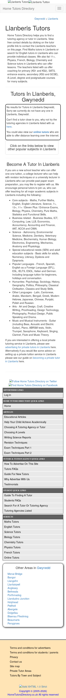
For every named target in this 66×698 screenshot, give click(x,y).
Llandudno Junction (18, 598)
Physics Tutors (12, 547)
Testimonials (11, 484)
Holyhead (13, 602)
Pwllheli (12, 605)
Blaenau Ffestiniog (18, 616)
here (9, 126)
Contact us (16, 661)
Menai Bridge (15, 574)
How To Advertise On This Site (21, 463)
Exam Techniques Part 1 (18, 447)
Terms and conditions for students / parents (34, 652)
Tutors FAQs (11, 469)
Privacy (14, 657)
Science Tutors (12, 532)
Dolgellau (13, 612)
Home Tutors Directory (18, 8)
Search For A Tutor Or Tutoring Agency (26, 505)
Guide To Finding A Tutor (18, 495)
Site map (15, 666)
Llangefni (13, 581)
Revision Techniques (15, 442)
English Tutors (12, 526)
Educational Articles (15, 417)
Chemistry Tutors (13, 542)
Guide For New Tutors (16, 474)
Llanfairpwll (14, 584)
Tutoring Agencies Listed (18, 510)
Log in (7, 395)
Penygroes (14, 623)
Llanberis (53, 18)
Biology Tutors (12, 537)
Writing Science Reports (17, 437)
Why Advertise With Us (17, 479)
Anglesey (13, 588)
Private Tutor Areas (20, 671)
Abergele (13, 609)
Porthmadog (14, 595)
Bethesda (13, 591)
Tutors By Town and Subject (25, 675)
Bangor (12, 577)
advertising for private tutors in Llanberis (28, 347)
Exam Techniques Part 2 (18, 452)
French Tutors (12, 552)
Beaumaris (14, 620)
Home (7, 406)
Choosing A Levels (14, 432)
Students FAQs (12, 500)
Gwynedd (39, 18)
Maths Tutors (11, 521)
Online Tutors (11, 557)
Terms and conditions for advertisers (30, 648)
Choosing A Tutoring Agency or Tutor (24, 427)
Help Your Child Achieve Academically (25, 422)
